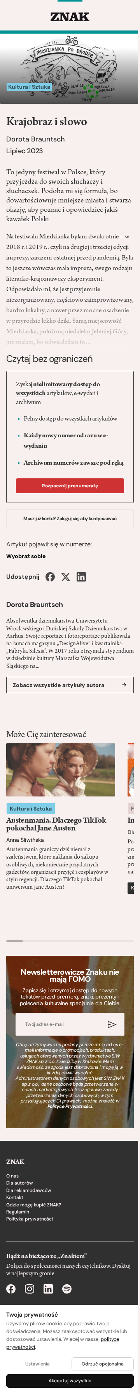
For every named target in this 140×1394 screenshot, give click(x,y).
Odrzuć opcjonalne (103, 1364)
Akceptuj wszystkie (70, 1381)
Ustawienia (37, 1364)
